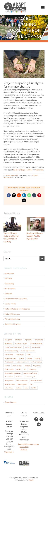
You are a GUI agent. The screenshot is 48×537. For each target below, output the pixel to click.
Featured (8, 294)
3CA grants (8, 340)
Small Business (10, 384)
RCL (25, 369)
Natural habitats (36, 362)
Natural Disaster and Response (17, 309)
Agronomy (28, 340)
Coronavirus (20, 354)
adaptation (18, 340)
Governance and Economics (16, 299)
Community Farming (11, 351)
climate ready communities (13, 347)
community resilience (28, 351)
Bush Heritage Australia (23, 170)
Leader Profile (10, 304)
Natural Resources (12, 314)
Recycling (33, 369)
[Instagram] (41, 419)
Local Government (22, 362)
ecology (29, 358)
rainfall (18, 369)
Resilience (19, 377)
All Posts (35, 175)
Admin (31, 480)
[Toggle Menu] (42, 7)
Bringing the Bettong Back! (35, 224)
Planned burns (17, 366)
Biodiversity (8, 343)
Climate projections (36, 343)
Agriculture (9, 273)
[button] (5, 230)
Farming (37, 358)
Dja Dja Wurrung (10, 358)
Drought (21, 358)
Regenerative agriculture (13, 373)
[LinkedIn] (39, 424)
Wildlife (33, 388)
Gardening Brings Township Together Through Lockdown (12, 224)
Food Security (9, 362)
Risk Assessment (21, 380)
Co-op (27, 347)
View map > (9, 452)
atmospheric (39, 340)
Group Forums (10, 402)
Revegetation (9, 380)
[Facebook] (36, 419)
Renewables (9, 377)
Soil (31, 384)
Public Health (9, 369)
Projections (37, 366)
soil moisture (9, 388)
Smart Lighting (22, 384)
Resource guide (31, 377)
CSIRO (29, 354)
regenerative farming (30, 373)
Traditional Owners (12, 324)
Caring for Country (21, 343)
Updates (19, 388)
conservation (9, 354)
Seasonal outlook (36, 380)
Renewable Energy (12, 319)
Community (9, 283)
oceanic (7, 366)
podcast (27, 366)
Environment (7, 177)
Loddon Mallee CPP (11, 175)
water (26, 388)
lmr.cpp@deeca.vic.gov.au (28, 444)
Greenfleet (39, 170)
